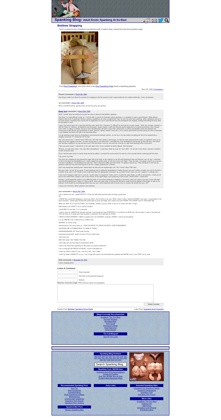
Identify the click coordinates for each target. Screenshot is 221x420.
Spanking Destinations (146, 391)
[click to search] (166, 23)
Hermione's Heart (110, 326)
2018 (125, 356)
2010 (121, 358)
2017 (95, 358)
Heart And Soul (110, 328)
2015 (103, 358)
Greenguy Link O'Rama (146, 408)
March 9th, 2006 (81, 94)
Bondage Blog (110, 322)
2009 (125, 358)
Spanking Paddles (110, 374)
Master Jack (63, 111)
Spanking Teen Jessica (74, 403)
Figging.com (147, 404)
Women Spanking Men (74, 410)
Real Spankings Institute (74, 395)
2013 (110, 358)
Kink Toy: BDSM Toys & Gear (110, 376)
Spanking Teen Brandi (74, 401)
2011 (117, 358)
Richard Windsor (110, 319)
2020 (117, 356)
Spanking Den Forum (146, 395)
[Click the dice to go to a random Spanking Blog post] (147, 23)
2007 (105, 360)
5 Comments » (159, 89)
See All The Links (110, 337)
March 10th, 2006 (78, 103)
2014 (107, 358)
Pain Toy (74, 388)
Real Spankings (70, 86)
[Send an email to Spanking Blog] (155, 22)
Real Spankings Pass (104, 86)
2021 (114, 356)
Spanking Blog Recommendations (111, 372)
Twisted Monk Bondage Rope (110, 378)
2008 (101, 360)
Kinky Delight (110, 330)
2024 (103, 356)
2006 (108, 360)
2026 (95, 356)
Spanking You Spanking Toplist (146, 388)
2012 (114, 358)
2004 (116, 360)
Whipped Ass (74, 397)
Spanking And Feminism (154, 309)
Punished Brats (74, 393)
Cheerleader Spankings (74, 399)
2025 (99, 356)
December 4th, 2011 (80, 260)
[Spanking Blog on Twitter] (161, 23)
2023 (106, 356)
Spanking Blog (68, 20)
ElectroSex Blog (146, 410)
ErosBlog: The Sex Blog (110, 317)
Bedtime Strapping (69, 25)
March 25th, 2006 (84, 111)
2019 (121, 356)
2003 (119, 360)
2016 (99, 358)
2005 (112, 360)
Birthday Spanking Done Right (80, 309)
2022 (110, 356)
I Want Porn (146, 406)
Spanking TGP (147, 393)
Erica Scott (110, 324)
